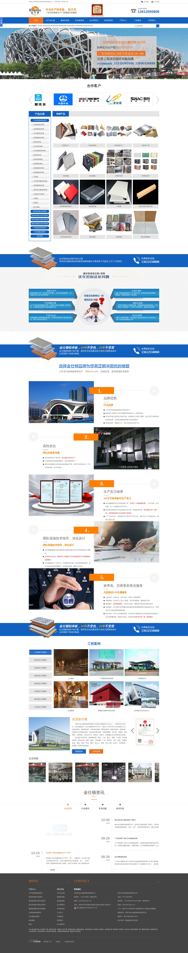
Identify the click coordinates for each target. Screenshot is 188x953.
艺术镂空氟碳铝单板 (40, 181)
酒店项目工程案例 (40, 699)
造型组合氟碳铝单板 (40, 190)
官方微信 (146, 1)
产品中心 (123, 20)
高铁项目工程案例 (40, 668)
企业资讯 (68, 808)
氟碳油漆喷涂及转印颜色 (39, 223)
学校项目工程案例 (40, 691)
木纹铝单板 (41, 931)
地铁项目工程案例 (40, 676)
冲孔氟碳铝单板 (39, 133)
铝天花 (127, 929)
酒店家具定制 (69, 941)
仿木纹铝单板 (38, 146)
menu (33, 881)
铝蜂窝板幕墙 (38, 163)
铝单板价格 (154, 929)
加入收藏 (156, 1)
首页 (36, 20)
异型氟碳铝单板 (39, 185)
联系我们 (152, 20)
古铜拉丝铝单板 (39, 194)
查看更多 (79, 751)
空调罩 (36, 198)
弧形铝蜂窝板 (38, 159)
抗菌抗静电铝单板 (63, 931)
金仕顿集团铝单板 (121, 857)
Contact (81, 881)
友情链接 (37, 941)
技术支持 (120, 808)
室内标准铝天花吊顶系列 (39, 215)
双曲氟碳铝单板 (39, 172)
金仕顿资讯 (94, 793)
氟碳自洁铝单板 (75, 931)
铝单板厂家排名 (118, 929)
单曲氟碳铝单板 (39, 137)
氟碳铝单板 (65, 20)
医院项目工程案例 (40, 683)
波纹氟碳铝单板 (39, 129)
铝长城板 (37, 207)
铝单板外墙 (108, 929)
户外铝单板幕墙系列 (40, 120)
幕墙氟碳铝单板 (39, 168)
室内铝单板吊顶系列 (40, 211)
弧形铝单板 (37, 155)
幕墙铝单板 (72, 929)
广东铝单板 (57, 1)
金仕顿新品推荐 (39, 232)
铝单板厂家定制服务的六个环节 (58, 853)
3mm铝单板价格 (34, 929)
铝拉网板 (40, 236)
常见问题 (103, 808)
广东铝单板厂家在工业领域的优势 (126, 838)
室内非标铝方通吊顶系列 (39, 219)
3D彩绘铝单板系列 (40, 228)
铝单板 (58, 941)
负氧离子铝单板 (51, 931)
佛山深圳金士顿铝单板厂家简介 (125, 820)
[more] (54, 871)
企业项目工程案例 (40, 707)
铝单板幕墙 (79, 20)
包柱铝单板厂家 (135, 929)
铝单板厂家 (64, 1)
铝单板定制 (108, 20)
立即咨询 (96, 751)
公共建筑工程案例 (40, 652)
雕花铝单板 (37, 142)
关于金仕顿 (50, 20)
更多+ (31, 924)
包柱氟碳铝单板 (39, 124)
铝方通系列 (94, 20)
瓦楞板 (36, 176)
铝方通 (65, 929)
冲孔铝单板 (32, 931)
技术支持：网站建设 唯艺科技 (128, 920)
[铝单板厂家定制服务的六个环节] (60, 832)
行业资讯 (85, 808)
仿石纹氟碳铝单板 (40, 150)
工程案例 (137, 20)
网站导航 (60, 889)
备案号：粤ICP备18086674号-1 (128, 916)
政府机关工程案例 (40, 660)
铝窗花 (36, 203)
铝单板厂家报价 (98, 929)
